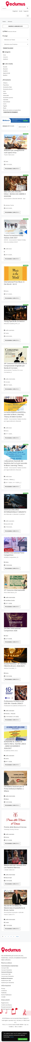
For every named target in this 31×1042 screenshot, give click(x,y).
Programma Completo (11, 568)
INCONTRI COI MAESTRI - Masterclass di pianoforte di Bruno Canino (14, 908)
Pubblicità (3, 992)
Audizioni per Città (6, 980)
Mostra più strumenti (11, 112)
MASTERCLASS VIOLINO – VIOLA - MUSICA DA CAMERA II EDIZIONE (15, 194)
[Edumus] (15, 4)
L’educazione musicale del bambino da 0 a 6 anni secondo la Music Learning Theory (15, 463)
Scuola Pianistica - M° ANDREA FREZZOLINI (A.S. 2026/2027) (15, 665)
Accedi (20, 11)
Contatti (3, 997)
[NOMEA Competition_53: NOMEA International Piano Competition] (15, 544)
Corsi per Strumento (6, 970)
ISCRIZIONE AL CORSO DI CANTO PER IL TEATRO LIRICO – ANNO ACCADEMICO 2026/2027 (15, 745)
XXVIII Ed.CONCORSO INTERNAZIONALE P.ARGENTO (15, 511)
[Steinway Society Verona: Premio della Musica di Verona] (15, 818)
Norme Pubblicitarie (6, 995)
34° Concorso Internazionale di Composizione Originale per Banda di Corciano (15, 365)
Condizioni (4, 990)
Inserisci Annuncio (14, 26)
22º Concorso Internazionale (14, 590)
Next (17, 936)
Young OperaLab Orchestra (14, 321)
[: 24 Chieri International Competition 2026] (15, 620)
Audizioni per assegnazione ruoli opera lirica (14, 151)
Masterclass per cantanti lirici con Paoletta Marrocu (15, 866)
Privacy (3, 988)
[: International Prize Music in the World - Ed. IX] (15, 273)
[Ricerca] (27, 8)
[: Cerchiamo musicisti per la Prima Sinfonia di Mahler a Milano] (15, 778)
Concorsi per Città (6, 974)
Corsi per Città (5, 968)
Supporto (26, 11)
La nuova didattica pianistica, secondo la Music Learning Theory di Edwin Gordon (15, 414)
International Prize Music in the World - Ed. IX (14, 283)
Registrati (15, 11)
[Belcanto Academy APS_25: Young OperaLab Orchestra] (15, 312)
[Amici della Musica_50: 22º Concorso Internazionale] (15, 581)
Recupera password (6, 1007)
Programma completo (11, 168)
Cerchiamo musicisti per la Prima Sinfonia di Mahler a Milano (14, 788)
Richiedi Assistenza (6, 1009)
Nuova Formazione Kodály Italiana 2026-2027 (13, 236)
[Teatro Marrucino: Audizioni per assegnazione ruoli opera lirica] (15, 141)
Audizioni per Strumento (7, 982)
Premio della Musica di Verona (15, 827)
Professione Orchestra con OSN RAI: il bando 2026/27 (14, 702)
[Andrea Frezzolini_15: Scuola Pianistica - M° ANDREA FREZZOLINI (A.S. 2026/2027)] (15, 655)
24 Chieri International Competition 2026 (12, 629)
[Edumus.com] (11, 950)
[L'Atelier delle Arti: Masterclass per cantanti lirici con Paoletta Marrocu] (15, 856)
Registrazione (5, 1003)
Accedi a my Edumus (6, 1005)
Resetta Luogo (8, 48)
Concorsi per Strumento (7, 976)
